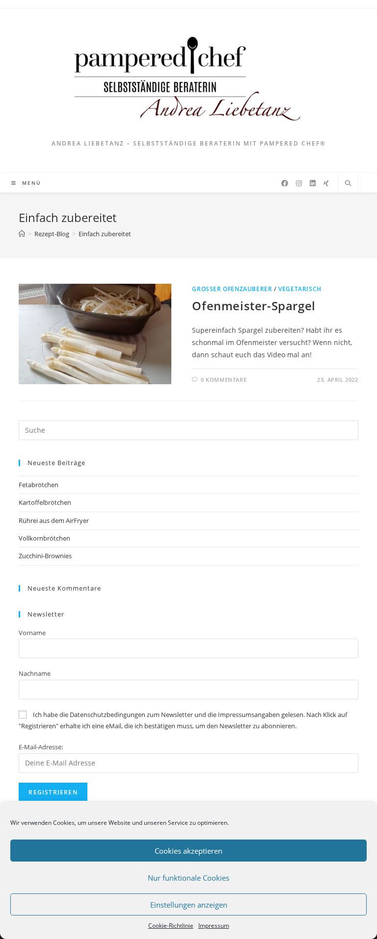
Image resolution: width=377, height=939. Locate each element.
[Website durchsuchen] (348, 183)
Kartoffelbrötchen (45, 502)
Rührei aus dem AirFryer (54, 520)
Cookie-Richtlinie (170, 925)
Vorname (32, 632)
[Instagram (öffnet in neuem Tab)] (299, 183)
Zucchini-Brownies (45, 555)
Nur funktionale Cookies (188, 878)
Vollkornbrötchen (44, 538)
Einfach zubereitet (105, 233)
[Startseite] (22, 233)
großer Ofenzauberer (232, 289)
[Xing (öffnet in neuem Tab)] (326, 183)
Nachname (35, 673)
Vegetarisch (300, 289)
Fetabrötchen (38, 484)
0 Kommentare (223, 379)
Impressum (213, 925)
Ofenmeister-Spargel (253, 305)
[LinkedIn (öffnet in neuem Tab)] (313, 183)
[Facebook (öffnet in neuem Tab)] (284, 183)
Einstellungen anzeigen (188, 905)
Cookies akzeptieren (188, 851)
